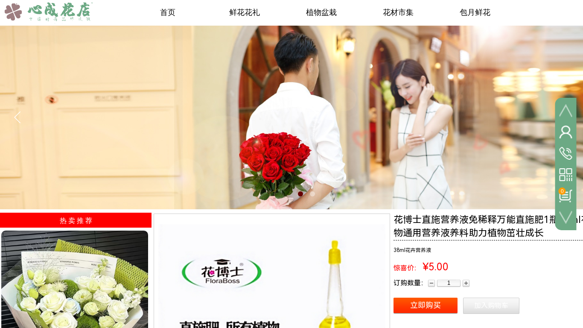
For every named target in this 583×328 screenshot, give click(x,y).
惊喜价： (407, 268)
